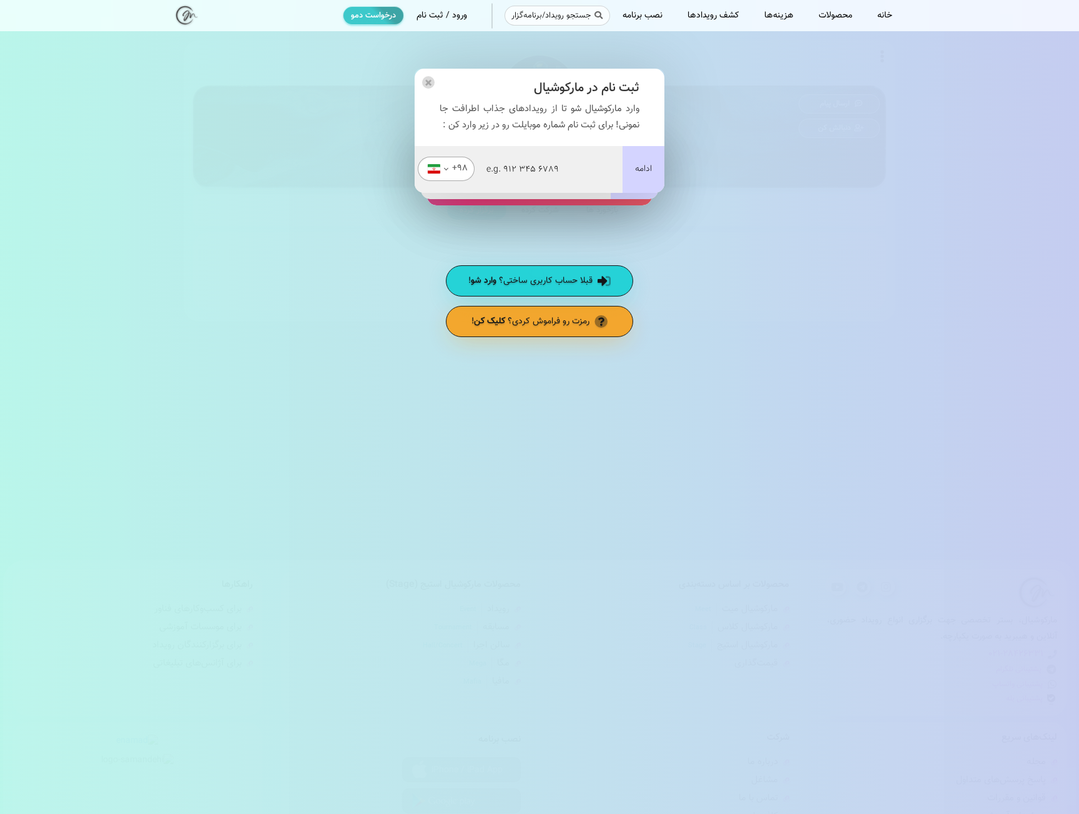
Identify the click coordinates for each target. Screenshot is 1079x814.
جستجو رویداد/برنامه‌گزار (551, 15)
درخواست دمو (373, 15)
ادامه (643, 169)
